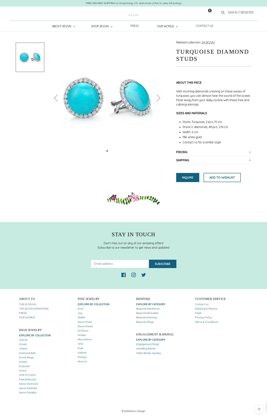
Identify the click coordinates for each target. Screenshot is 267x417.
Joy (80, 313)
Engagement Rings (147, 344)
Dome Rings (26, 357)
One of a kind (27, 374)
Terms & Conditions (206, 322)
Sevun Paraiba (28, 392)
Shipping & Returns (206, 308)
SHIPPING (182, 160)
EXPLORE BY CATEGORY (150, 304)
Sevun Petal (85, 322)
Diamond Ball (27, 353)
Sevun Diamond (28, 383)
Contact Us (202, 304)
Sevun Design (137, 411)
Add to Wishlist (222, 177)
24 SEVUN (208, 42)
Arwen (23, 344)
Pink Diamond (27, 379)
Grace (22, 370)
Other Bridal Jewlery (148, 353)
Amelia (82, 335)
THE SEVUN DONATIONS (33, 308)
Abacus (82, 361)
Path (80, 348)
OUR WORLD (27, 317)
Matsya (82, 357)
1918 (80, 344)
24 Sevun (83, 330)
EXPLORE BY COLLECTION (35, 335)
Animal (23, 339)
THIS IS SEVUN (27, 304)
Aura (80, 308)
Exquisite (24, 366)
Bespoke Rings (145, 322)
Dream (23, 361)
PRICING (181, 152)
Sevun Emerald (28, 388)
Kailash (82, 352)
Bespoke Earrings (146, 317)
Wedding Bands (145, 348)
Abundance (85, 339)
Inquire (187, 177)
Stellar (81, 317)
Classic (23, 348)
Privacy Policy (203, 317)
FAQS (198, 313)
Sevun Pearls (85, 326)
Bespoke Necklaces (148, 308)
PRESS (23, 313)
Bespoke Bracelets (147, 313)
